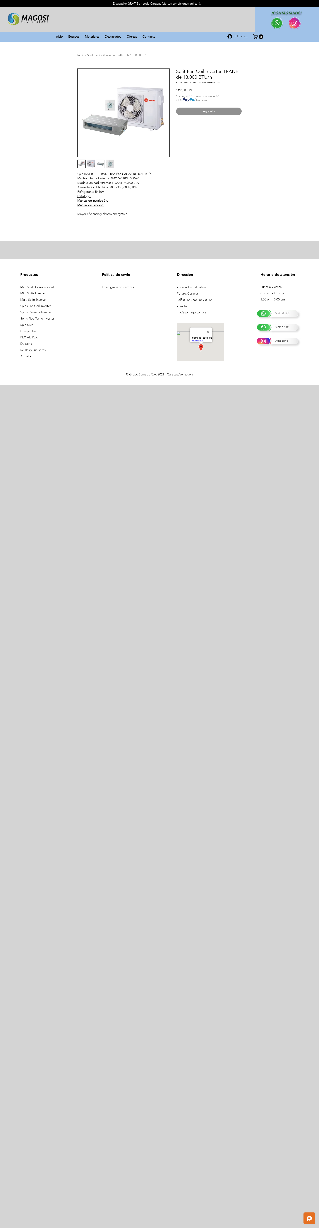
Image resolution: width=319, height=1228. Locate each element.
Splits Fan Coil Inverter (35, 306)
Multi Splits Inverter (33, 299)
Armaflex (26, 356)
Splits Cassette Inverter (36, 312)
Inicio (81, 55)
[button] (258, 36)
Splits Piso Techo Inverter (37, 318)
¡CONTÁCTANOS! (286, 13)
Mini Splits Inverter (33, 293)
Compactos (28, 331)
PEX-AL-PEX (28, 337)
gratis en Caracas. (122, 287)
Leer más (201, 99)
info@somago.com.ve (191, 312)
